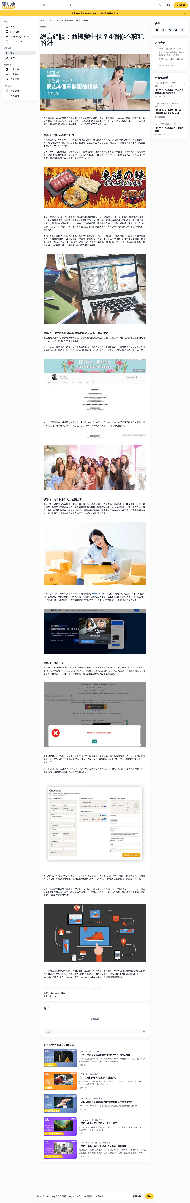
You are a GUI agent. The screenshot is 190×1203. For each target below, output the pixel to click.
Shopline (96, 593)
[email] (176, 29)
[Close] (184, 13)
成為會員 (181, 5)
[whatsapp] (157, 29)
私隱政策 (137, 1196)
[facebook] (163, 29)
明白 (149, 1196)
